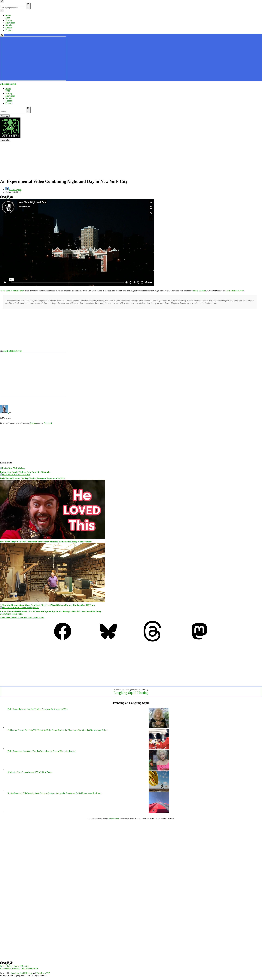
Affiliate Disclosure (29, 968)
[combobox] (12, 111)
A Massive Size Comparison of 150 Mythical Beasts (30, 772)
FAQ (7, 91)
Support (8, 101)
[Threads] (8, 197)
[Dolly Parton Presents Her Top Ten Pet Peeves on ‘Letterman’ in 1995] (15, 474)
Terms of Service (21, 966)
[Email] (11, 197)
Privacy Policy (6, 966)
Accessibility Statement (10, 968)
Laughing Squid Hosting (131, 693)
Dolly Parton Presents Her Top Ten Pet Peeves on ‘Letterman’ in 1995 (32, 478)
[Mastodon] (199, 641)
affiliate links (114, 818)
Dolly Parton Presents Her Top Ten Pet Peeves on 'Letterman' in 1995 (38, 709)
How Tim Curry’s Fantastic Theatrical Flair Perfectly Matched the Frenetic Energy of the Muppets (46, 542)
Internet (33, 423)
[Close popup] (2, 35)
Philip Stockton (199, 291)
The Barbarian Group (234, 291)
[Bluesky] (5, 197)
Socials (8, 98)
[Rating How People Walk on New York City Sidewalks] (12, 468)
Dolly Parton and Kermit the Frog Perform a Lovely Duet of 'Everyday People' (41, 751)
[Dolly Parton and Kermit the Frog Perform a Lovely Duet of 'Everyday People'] (159, 770)
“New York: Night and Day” (12, 291)
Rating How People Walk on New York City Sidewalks (25, 472)
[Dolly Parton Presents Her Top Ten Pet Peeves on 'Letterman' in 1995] (159, 727)
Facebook (48, 423)
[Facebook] (1, 197)
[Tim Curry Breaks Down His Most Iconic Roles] (11, 614)
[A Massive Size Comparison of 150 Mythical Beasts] (159, 791)
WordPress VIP (43, 973)
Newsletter (10, 96)
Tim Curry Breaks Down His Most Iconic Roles (22, 618)
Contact (8, 103)
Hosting (8, 93)
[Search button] (28, 110)
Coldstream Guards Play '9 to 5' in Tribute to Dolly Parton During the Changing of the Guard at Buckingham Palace (58, 730)
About (8, 88)
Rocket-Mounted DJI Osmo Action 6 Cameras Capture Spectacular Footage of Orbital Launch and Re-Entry (50, 611)
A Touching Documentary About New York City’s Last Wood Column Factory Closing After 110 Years (47, 605)
